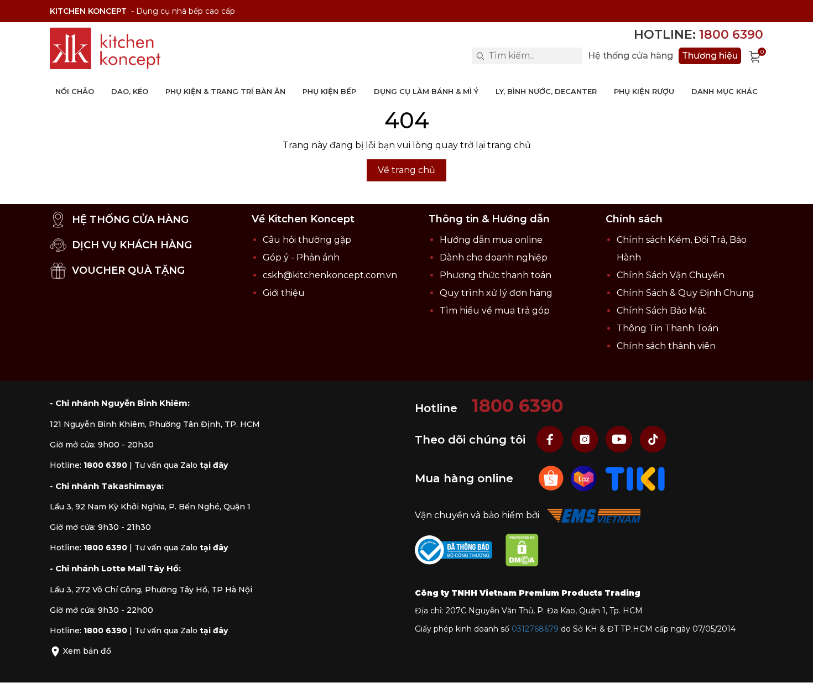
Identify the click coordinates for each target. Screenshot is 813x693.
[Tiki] (635, 478)
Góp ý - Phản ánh (301, 257)
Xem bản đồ (86, 651)
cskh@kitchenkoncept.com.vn (330, 275)
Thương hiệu (710, 55)
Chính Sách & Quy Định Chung (685, 293)
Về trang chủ (406, 170)
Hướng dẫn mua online (491, 240)
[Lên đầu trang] (793, 673)
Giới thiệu (284, 293)
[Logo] (105, 48)
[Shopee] (552, 478)
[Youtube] (620, 439)
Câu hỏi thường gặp (307, 240)
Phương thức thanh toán (495, 275)
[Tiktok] (653, 439)
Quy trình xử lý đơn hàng (496, 293)
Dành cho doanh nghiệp (494, 257)
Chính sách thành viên (666, 346)
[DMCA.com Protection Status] (527, 552)
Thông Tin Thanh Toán (667, 328)
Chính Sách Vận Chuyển (671, 275)
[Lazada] (585, 478)
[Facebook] (551, 439)
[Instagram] (586, 439)
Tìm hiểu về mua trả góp (495, 310)
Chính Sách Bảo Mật (661, 310)
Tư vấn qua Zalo (181, 465)
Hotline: (698, 34)
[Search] (480, 56)
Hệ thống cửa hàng (630, 56)
